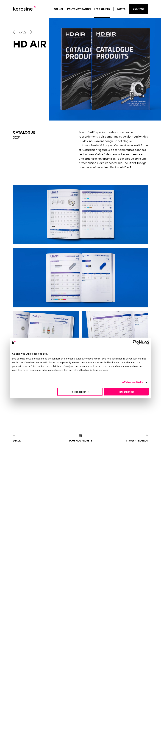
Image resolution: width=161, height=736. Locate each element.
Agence (58, 9)
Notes (121, 9)
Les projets (102, 9)
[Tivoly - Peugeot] (30, 32)
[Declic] (15, 32)
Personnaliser (78, 392)
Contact (138, 8)
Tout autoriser (126, 392)
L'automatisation (79, 9)
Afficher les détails (132, 382)
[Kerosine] (24, 9)
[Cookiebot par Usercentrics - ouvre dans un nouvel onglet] (135, 342)
